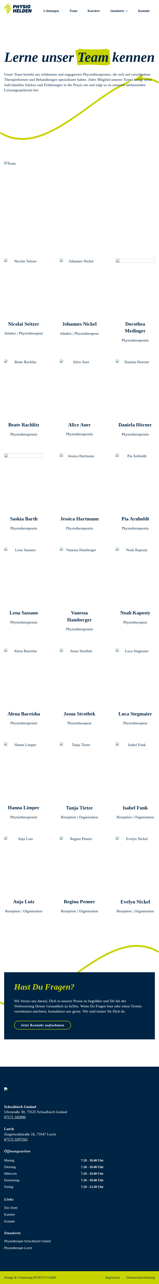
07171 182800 (15, 1117)
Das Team (10, 1207)
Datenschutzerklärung (140, 1277)
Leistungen (51, 11)
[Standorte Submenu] (128, 11)
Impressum (112, 1277)
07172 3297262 (16, 1139)
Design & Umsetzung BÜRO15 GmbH (30, 1277)
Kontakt (144, 11)
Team (73, 11)
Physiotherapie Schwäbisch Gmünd (27, 1241)
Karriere (94, 11)
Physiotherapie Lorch (18, 1248)
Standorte (117, 11)
